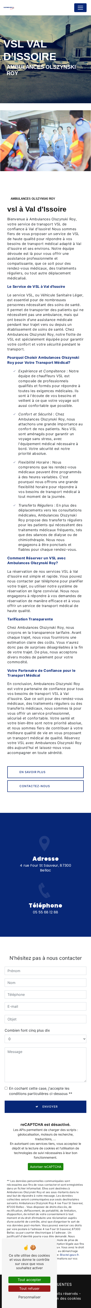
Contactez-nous (34, 786)
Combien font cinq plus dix (27, 1030)
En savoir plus (32, 772)
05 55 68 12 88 (45, 912)
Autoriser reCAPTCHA (45, 1167)
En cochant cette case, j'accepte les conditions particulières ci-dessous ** (40, 1091)
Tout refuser (29, 1288)
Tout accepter (29, 1279)
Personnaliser (29, 1297)
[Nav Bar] (80, 7)
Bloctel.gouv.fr (69, 1254)
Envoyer (50, 1106)
